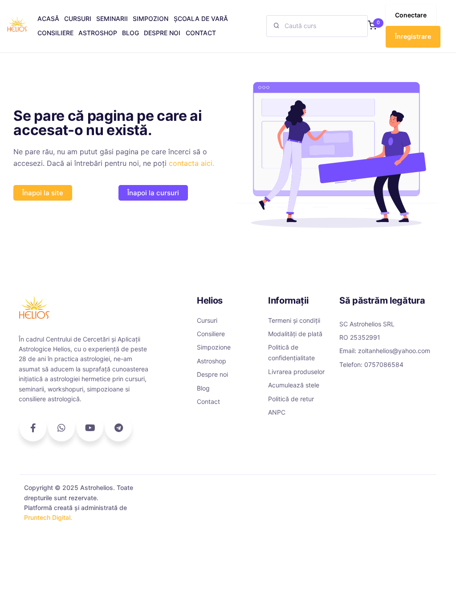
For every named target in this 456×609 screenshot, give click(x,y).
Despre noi (212, 374)
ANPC (276, 412)
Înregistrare (413, 36)
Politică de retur (291, 399)
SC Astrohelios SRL (367, 324)
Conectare (411, 15)
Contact (208, 401)
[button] (372, 26)
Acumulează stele (293, 385)
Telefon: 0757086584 (371, 364)
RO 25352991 (359, 337)
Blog (203, 388)
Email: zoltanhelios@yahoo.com (384, 350)
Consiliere (211, 333)
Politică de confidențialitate (291, 352)
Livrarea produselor (296, 371)
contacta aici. (191, 163)
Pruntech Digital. (48, 517)
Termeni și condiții (294, 320)
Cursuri (207, 320)
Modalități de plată (295, 333)
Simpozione (214, 347)
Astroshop (211, 361)
